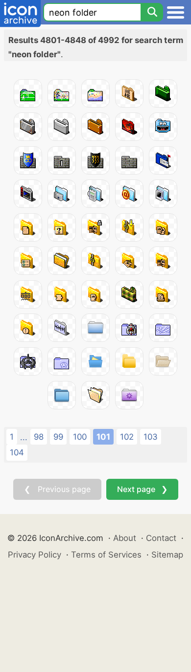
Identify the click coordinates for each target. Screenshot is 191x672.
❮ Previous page (57, 489)
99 (58, 437)
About (124, 538)
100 (80, 437)
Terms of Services (106, 555)
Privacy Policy (34, 555)
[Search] (152, 12)
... (23, 437)
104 (17, 452)
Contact (161, 538)
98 (39, 437)
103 (150, 437)
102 (127, 437)
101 (103, 437)
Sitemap (167, 555)
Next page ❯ (142, 489)
